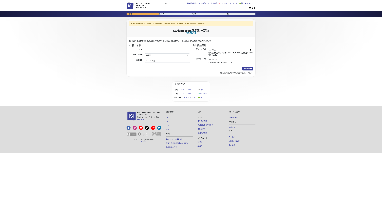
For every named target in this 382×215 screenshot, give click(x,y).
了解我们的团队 (234, 141)
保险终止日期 (201, 59)
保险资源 (232, 127)
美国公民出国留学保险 (174, 139)
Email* (140, 49)
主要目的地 (137, 55)
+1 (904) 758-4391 (184, 94)
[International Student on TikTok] (147, 128)
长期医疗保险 (202, 133)
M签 (167, 130)
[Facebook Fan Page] (129, 128)
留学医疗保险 (202, 121)
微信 (202, 98)
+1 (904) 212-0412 (188, 98)
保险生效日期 (201, 49)
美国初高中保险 (171, 147)
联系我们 (214, 3)
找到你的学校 (192, 3)
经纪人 (199, 146)
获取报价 (247, 68)
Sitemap (144, 142)
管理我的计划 (204, 3)
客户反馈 (232, 145)
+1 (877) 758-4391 (184, 90)
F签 (167, 118)
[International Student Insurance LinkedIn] (159, 128)
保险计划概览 (233, 118)
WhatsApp (204, 94)
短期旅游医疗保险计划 (205, 125)
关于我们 (232, 137)
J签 (167, 122)
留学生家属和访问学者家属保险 (177, 143)
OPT (167, 126)
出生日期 (139, 60)
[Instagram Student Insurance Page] (135, 128)
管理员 (199, 142)
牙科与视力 (201, 129)
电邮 (202, 90)
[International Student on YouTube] (141, 128)
